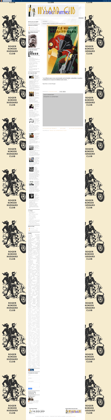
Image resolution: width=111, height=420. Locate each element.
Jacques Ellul (31, 335)
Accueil (63, 128)
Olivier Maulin (36, 300)
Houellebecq (31, 332)
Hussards (30, 251)
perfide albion (32, 365)
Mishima (35, 349)
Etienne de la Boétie (34, 288)
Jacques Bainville (36, 334)
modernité (31, 239)
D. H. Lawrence (36, 316)
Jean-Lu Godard (32, 339)
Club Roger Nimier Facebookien (34, 270)
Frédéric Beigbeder (36, 323)
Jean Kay (30, 336)
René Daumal (36, 301)
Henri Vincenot (36, 292)
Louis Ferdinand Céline (34, 296)
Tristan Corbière (36, 359)
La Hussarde (32, 216)
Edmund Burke (36, 287)
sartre (29, 366)
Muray (34, 299)
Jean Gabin (34, 272)
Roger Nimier (36, 238)
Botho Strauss (36, 282)
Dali (39, 270)
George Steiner (31, 326)
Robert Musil (31, 356)
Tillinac (29, 359)
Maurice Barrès (36, 298)
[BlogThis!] (61, 91)
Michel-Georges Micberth (34, 252)
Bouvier (35, 314)
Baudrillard (37, 313)
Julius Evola (36, 251)
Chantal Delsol (31, 315)
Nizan (38, 349)
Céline (29, 316)
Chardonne (37, 315)
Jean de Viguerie (36, 338)
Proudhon (38, 354)
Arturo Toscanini (32, 312)
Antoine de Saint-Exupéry (34, 255)
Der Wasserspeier (33, 214)
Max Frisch (30, 349)
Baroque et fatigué (34, 221)
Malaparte (37, 275)
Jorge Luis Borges (34, 274)
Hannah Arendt (36, 329)
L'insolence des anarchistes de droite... (33, 67)
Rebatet (38, 355)
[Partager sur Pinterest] (65, 91)
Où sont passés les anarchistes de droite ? (34, 69)
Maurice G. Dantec (34, 277)
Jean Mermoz (37, 336)
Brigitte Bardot (34, 283)
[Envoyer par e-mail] (60, 91)
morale (38, 305)
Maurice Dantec (36, 348)
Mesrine (30, 299)
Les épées (34, 345)
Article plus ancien (76, 128)
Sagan (38, 356)
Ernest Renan (36, 319)
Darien (29, 286)
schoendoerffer (32, 279)
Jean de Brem (31, 337)
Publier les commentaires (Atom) (58, 130)
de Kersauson (34, 362)
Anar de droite (32, 222)
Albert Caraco (34, 259)
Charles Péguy (36, 250)
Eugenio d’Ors (31, 320)
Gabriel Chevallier (35, 325)
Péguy (29, 355)
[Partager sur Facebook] (63, 91)
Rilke (38, 302)
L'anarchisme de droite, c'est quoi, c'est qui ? (33, 64)
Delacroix (34, 317)
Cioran (30, 247)
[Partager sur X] (62, 91)
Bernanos (30, 256)
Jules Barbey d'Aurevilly (34, 274)
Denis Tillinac (31, 271)
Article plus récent (50, 128)
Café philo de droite (34, 220)
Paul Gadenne (31, 351)
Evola (35, 320)
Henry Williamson (34, 331)
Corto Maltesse (36, 285)
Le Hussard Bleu (34, 264)
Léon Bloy (36, 246)
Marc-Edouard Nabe (34, 276)
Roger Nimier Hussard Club (34, 237)
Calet (38, 314)
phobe (38, 365)
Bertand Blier (31, 314)
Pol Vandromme (36, 267)
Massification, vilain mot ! (37, 134)
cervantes (30, 305)
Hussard (38, 247)
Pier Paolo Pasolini (34, 253)
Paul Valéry (31, 352)
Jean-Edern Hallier (32, 294)
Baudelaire (30, 261)
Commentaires (33, 29)
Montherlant (31, 266)
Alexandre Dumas (34, 260)
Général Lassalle (32, 328)
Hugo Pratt (31, 293)
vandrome (35, 366)
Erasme (29, 319)
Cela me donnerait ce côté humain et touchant (36, 183)
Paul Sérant (37, 351)
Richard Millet (32, 302)
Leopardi (34, 295)
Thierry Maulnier (34, 304)
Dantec (29, 317)
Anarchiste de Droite (34, 61)
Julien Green (36, 343)
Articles (32, 27)
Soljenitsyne (37, 358)
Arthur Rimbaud (36, 311)
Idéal (35, 333)
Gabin (29, 325)
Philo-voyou (32, 215)
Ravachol (34, 355)
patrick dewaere (32, 306)
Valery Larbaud (31, 360)
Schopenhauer (31, 357)
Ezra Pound (36, 289)
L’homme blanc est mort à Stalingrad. (36, 147)
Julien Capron (31, 342)
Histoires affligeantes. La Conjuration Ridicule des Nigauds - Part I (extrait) (34, 107)
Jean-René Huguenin (34, 273)
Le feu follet (34, 275)
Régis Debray (31, 303)
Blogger (73, 416)
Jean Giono (35, 264)
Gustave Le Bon (32, 291)
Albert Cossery (32, 308)
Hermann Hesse (36, 258)
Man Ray (30, 348)
